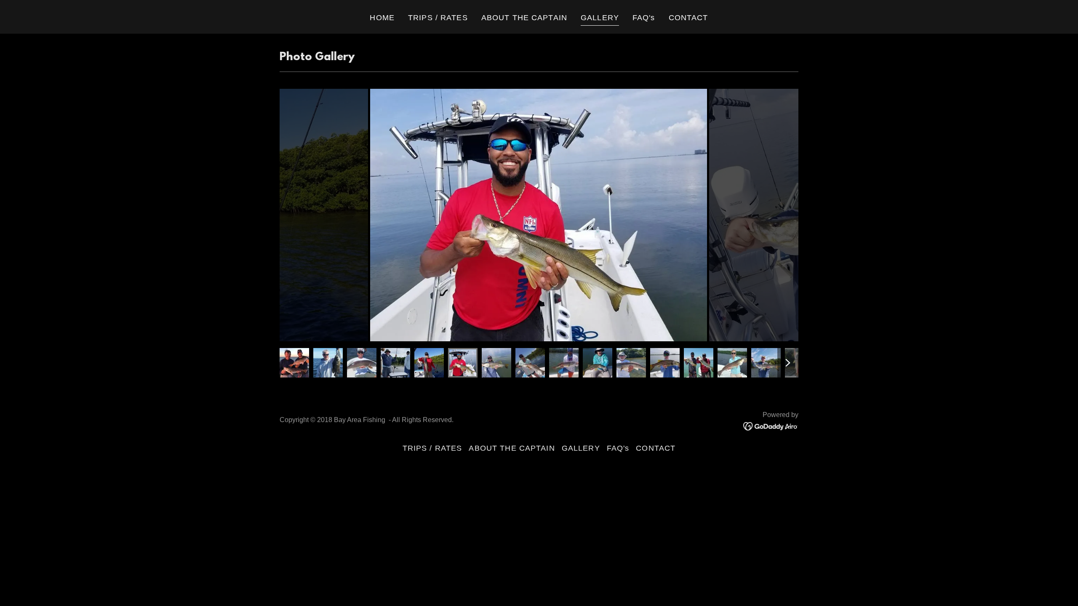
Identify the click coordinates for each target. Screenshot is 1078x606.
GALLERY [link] (600, 17)
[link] (770, 426)
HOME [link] (382, 17)
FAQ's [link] (643, 17)
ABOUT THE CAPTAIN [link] (524, 17)
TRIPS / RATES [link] (438, 17)
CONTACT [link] (688, 17)
